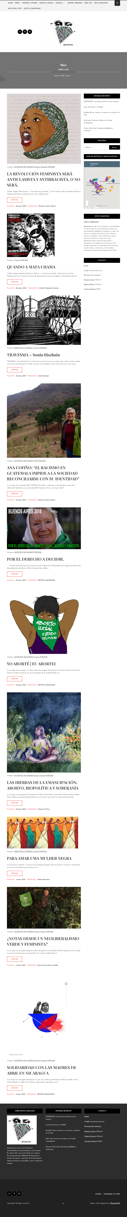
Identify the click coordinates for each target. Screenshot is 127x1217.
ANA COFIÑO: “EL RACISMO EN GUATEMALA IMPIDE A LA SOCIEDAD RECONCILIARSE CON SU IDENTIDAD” (43, 473)
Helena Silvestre (43, 879)
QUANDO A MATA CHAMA (31, 266)
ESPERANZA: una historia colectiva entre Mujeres (101, 101)
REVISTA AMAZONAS (46, 580)
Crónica (59, 3)
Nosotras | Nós (15, 8)
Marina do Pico (44, 809)
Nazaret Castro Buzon (47, 206)
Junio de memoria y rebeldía (93, 107)
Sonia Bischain (43, 376)
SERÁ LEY (88, 3)
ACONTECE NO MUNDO (23, 167)
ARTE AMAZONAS (101, 3)
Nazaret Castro (89, 280)
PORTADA (51, 167)
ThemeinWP (115, 1203)
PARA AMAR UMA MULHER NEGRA (39, 858)
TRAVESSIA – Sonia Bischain (33, 354)
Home (10, 3)
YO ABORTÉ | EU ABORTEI (31, 663)
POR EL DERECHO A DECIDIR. (35, 559)
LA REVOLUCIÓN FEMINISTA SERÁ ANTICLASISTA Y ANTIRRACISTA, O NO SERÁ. (43, 179)
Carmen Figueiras (90, 289)
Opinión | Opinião (30, 3)
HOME (98, 1194)
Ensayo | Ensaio (46, 3)
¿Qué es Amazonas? (32, 8)
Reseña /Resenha (75, 3)
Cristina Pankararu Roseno (48, 288)
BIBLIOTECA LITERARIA (23, 348)
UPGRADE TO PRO (112, 1194)
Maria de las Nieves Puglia (47, 965)
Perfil (17, 3)
